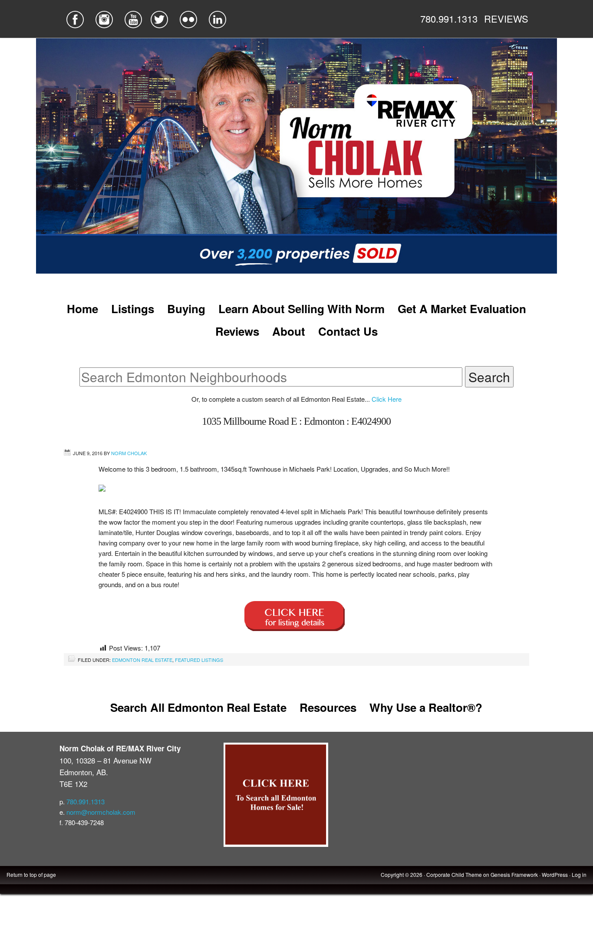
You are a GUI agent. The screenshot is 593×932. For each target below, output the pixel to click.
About (288, 331)
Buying (186, 309)
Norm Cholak (129, 452)
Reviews (237, 331)
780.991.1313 (449, 18)
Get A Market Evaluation (462, 309)
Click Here (387, 398)
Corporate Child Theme (454, 874)
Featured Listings (199, 659)
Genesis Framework (514, 874)
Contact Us (348, 331)
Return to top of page (31, 874)
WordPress (555, 874)
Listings (132, 309)
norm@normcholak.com (100, 811)
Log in (579, 874)
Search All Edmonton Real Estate (198, 707)
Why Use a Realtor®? (425, 707)
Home (82, 309)
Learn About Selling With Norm (301, 309)
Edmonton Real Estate (142, 659)
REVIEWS (506, 18)
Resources (328, 707)
